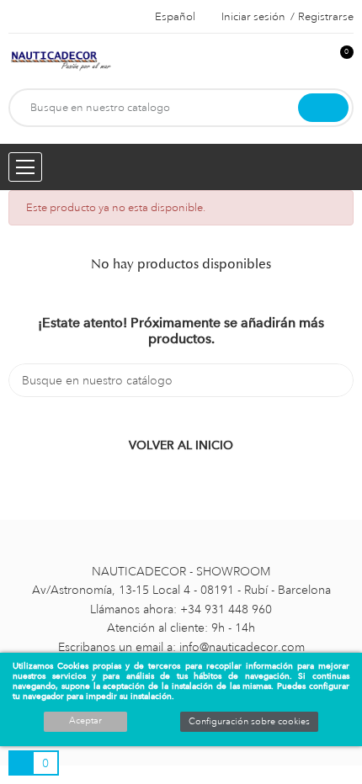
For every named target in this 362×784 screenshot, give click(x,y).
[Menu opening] (25, 167)
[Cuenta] (312, 61)
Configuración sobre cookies (249, 722)
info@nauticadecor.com (242, 646)
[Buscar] (323, 107)
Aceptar (85, 721)
